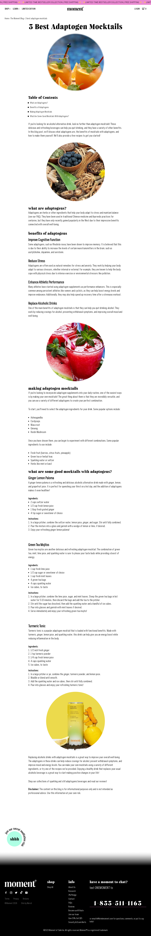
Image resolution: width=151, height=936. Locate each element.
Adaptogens (33, 265)
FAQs (70, 902)
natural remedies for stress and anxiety (74, 265)
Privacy (16, 898)
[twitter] (16, 893)
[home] (75, 10)
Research (72, 891)
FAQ (38, 216)
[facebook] (6, 893)
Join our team (73, 914)
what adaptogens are (65, 131)
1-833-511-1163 (118, 903)
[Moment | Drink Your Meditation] (21, 886)
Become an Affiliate (76, 910)
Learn (15, 9)
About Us (71, 887)
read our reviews (98, 781)
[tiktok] (21, 893)
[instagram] (11, 893)
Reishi (34, 432)
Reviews (71, 906)
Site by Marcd (26, 903)
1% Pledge (72, 895)
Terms (7, 898)
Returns (26, 898)
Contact (71, 899)
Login (137, 9)
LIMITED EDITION (28, 9)
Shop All (50, 887)
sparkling (54, 781)
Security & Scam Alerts (77, 922)
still (64, 781)
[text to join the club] (15, 837)
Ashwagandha (37, 417)
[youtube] (26, 893)
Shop (7, 9)
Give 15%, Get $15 (75, 918)
